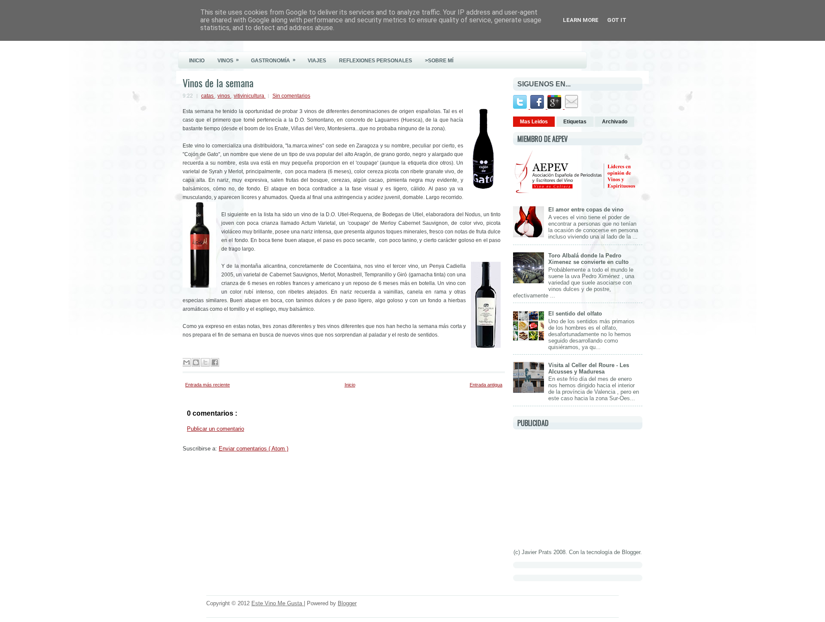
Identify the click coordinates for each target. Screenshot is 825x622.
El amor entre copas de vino (585, 209)
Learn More (581, 20)
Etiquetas (575, 122)
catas (208, 96)
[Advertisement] (577, 487)
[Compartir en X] (205, 362)
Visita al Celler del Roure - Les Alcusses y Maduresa (588, 368)
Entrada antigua (486, 384)
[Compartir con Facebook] (215, 362)
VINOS (228, 60)
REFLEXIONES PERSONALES (375, 61)
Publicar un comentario (215, 429)
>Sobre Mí (439, 61)
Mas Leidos (534, 122)
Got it (616, 20)
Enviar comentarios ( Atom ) (253, 448)
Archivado (614, 122)
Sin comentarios (291, 96)
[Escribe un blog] (196, 362)
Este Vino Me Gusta (277, 603)
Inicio (350, 384)
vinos (224, 96)
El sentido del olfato (575, 313)
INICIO (197, 61)
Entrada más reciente (207, 384)
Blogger (631, 552)
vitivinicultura (250, 96)
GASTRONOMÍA (273, 60)
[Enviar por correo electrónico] (186, 362)
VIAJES (317, 61)
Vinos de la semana (218, 82)
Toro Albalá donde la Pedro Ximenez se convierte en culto (588, 258)
